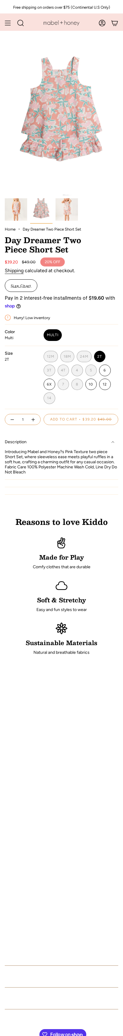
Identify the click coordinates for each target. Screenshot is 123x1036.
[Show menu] (8, 23)
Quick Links (25, 976)
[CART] (114, 23)
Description (16, 441)
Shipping (14, 270)
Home (10, 229)
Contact (17, 998)
